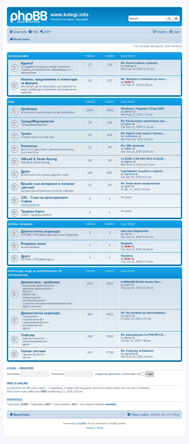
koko (128, 81)
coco (127, 284)
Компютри (29, 146)
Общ (11, 101)
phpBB (81, 423)
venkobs (110, 404)
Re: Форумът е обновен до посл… (144, 78)
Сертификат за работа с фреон (142, 171)
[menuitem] (33, 32)
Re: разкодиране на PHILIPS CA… (143, 334)
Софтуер (28, 335)
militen (128, 148)
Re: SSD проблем (132, 145)
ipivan (128, 123)
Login (11, 368)
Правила (127, 243)
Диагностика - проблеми (40, 282)
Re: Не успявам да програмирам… (144, 312)
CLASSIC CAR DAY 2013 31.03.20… (143, 158)
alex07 (128, 111)
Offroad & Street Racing (39, 159)
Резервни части (33, 244)
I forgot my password (107, 373)
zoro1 (128, 315)
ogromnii (130, 174)
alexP (128, 186)
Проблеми (29, 109)
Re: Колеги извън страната (139, 62)
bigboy (128, 161)
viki (126, 233)
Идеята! (27, 63)
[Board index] (29, 16)
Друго (25, 171)
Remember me (132, 373)
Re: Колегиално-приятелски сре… (144, 120)
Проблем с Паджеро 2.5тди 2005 (142, 108)
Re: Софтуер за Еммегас (137, 350)
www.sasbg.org (30, 204)
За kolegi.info (18, 56)
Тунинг (26, 133)
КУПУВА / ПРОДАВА (20, 224)
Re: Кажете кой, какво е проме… (143, 133)
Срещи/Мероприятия (37, 121)
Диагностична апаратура (40, 231)
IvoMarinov (131, 136)
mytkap (129, 65)
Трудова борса (32, 211)
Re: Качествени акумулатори (140, 183)
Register (26, 368)
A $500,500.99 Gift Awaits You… (141, 281)
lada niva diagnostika (134, 231)
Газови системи (33, 351)
